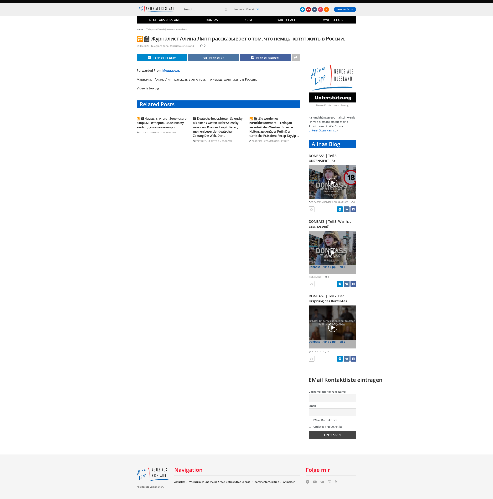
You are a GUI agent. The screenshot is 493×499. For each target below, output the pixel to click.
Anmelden (289, 482)
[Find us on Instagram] (320, 9)
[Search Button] (225, 9)
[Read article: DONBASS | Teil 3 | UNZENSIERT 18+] (332, 182)
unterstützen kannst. (323, 130)
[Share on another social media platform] (296, 57)
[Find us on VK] (314, 9)
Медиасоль (171, 70)
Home (140, 29)
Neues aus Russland (164, 20)
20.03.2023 (315, 276)
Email (312, 406)
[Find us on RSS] (326, 9)
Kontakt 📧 (252, 9)
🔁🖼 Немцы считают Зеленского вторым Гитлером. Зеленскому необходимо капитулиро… (161, 122)
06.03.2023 (315, 351)
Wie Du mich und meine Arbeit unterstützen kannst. (220, 482)
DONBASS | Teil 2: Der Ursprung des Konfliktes (328, 298)
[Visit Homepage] (157, 9)
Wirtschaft (286, 20)
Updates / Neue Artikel (328, 426)
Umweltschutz (332, 20)
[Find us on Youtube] (308, 9)
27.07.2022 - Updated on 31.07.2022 (157, 132)
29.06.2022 (143, 46)
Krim (248, 20)
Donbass (212, 20)
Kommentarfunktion (267, 482)
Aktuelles (179, 482)
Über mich (238, 9)
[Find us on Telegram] (302, 9)
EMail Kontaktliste (325, 420)
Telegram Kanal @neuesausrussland (166, 29)
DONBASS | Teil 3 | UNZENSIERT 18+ (324, 158)
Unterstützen (345, 9)
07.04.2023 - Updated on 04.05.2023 (329, 202)
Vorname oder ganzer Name (327, 392)
